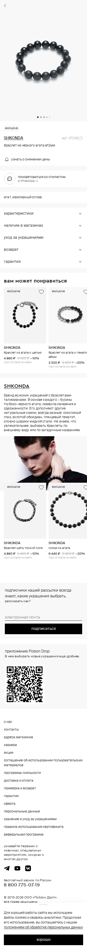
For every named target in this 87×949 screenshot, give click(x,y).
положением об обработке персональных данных (43, 927)
